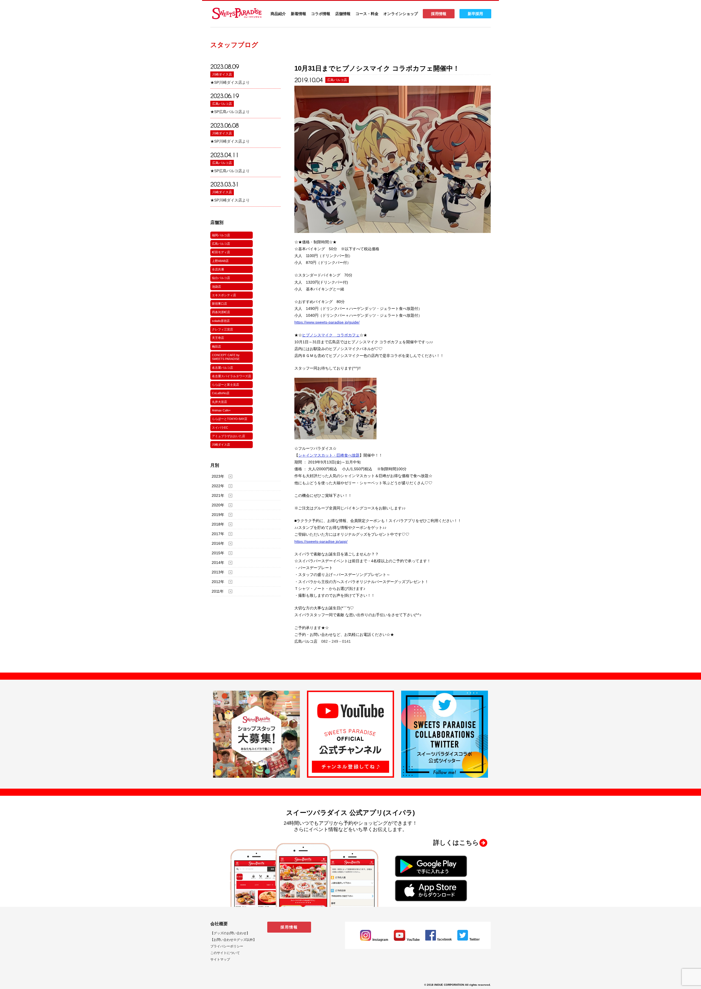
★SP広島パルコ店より (230, 111)
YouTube (413, 940)
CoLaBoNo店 (220, 393)
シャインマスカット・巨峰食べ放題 (329, 455)
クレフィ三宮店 (222, 329)
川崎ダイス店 (222, 74)
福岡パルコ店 (221, 235)
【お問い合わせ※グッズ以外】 (233, 940)
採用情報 (438, 13)
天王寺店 (218, 337)
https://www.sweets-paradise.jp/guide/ (327, 322)
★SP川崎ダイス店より (230, 82)
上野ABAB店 (220, 261)
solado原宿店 (221, 320)
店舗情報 (342, 13)
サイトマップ (220, 959)
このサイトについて (225, 953)
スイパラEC (220, 427)
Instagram (380, 940)
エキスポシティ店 (224, 295)
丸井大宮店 (219, 401)
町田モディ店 (221, 252)
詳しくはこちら (456, 842)
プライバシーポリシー (226, 946)
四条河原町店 (221, 312)
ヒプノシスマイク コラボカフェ (331, 335)
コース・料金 (366, 13)
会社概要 (219, 923)
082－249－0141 (336, 641)
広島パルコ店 (222, 104)
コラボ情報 (320, 13)
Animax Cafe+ (221, 410)
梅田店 (216, 346)
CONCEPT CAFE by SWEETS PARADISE (226, 357)
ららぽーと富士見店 (225, 384)
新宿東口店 (219, 303)
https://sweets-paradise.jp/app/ (320, 541)
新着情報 (298, 13)
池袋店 (216, 286)
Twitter (474, 939)
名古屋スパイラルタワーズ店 (231, 376)
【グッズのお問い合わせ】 (230, 933)
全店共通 (218, 269)
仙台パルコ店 (221, 277)
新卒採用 (475, 13)
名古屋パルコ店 (222, 367)
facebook (444, 939)
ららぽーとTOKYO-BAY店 (229, 418)
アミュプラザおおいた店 (228, 436)
